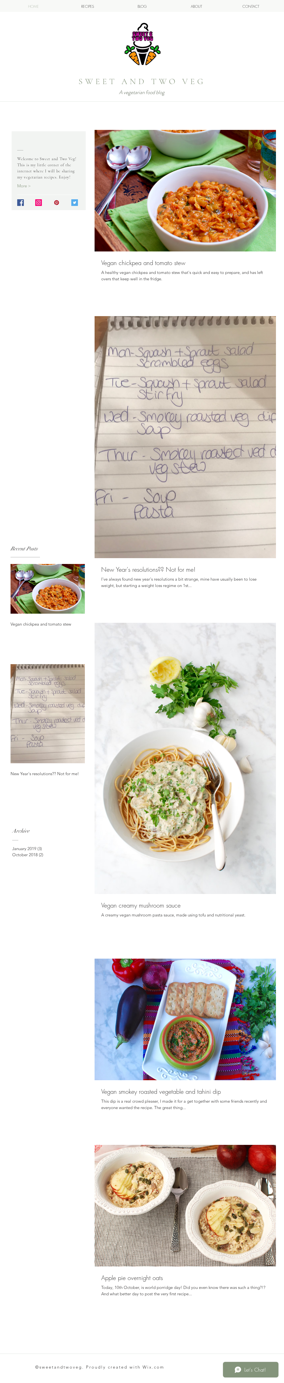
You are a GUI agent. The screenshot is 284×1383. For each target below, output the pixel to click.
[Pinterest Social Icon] (56, 202)
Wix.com (153, 1367)
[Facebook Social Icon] (20, 202)
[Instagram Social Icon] (38, 202)
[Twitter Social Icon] (74, 202)
